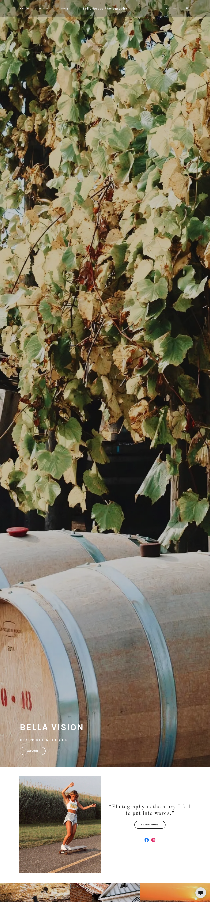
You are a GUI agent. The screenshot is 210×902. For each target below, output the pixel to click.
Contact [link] (171, 8)
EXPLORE (33, 751)
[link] (105, 9)
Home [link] (26, 8)
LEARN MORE (150, 824)
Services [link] (44, 8)
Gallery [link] (64, 8)
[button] (187, 8)
